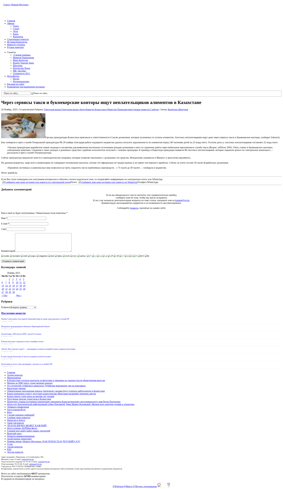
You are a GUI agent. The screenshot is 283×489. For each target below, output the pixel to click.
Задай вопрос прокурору (19, 439)
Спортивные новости (18, 39)
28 (6, 292)
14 (6, 285)
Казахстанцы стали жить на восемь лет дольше (30, 396)
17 (17, 285)
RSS (9, 449)
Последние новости (13, 313)
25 (20, 289)
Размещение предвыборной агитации (26, 87)
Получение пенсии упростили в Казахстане (29, 399)
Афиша (10, 23)
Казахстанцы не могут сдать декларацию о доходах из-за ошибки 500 (26, 364)
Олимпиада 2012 (21, 73)
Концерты (18, 36)
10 (17, 282)
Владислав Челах (21, 68)
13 (3, 285)
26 (24, 289)
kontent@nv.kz (182, 200)
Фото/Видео (13, 76)
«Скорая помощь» (22, 55)
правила (134, 208)
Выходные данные (16, 388)
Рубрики (5, 307)
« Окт (4, 295)
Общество (112, 109)
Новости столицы (16, 44)
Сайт (3, 229)
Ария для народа (15, 423)
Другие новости (15, 452)
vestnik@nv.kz (44, 462)
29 (10, 292)
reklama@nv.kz (35, 464)
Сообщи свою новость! (18, 417)
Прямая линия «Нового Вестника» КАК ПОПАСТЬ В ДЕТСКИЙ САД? (43, 441)
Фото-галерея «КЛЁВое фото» (22, 428)
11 (20, 282)
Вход (9, 412)
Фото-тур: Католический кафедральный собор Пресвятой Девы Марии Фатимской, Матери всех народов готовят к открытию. (71, 404)
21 (6, 289)
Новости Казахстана (95, 109)
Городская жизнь (52, 109)
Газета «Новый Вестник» (16, 4)
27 (3, 292)
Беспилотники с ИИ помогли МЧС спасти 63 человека (21, 334)
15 (10, 285)
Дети (15, 31)
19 (24, 285)
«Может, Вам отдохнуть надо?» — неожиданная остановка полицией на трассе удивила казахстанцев (38, 349)
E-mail (4, 223)
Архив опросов (15, 375)
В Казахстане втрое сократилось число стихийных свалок (22, 342)
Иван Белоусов (20, 60)
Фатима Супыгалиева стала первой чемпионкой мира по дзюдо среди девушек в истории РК (35, 319)
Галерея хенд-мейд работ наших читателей (28, 431)
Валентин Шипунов (178, 109)
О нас (10, 444)
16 (13, 285)
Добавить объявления (18, 407)
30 (13, 292)
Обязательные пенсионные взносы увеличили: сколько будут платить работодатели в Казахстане (56, 391)
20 (3, 289)
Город (16, 26)
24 (17, 289)
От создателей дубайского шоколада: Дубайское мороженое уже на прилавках (46, 385)
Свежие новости (141, 109)
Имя (3, 218)
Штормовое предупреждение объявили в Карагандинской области (25, 326)
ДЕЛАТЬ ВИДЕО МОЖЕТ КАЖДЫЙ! (27, 425)
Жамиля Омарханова (23, 57)
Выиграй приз (14, 433)
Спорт (16, 28)
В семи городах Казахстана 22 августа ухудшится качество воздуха (26, 357)
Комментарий (8, 251)
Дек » (19, 295)
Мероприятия (14, 377)
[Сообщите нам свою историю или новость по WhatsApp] (108, 182)
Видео (16, 79)
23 (13, 289)
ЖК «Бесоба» (19, 71)
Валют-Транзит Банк (23, 63)
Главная (11, 20)
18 (20, 285)
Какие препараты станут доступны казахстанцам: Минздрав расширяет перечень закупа (51, 393)
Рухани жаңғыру (15, 47)
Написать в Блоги (16, 420)
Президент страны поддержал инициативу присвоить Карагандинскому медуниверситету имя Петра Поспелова (63, 401)
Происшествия (124, 109)
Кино (15, 34)
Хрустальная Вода (16, 409)
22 (10, 289)
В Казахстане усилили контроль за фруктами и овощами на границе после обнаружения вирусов (56, 380)
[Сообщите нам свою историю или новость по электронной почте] (36, 182)
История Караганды (17, 42)
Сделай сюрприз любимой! (20, 415)
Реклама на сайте (15, 84)
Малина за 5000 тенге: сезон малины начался (29, 383)
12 (24, 282)
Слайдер (154, 109)
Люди (82, 109)
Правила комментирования (20, 436)
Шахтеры (17, 65)
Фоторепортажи (21, 81)
